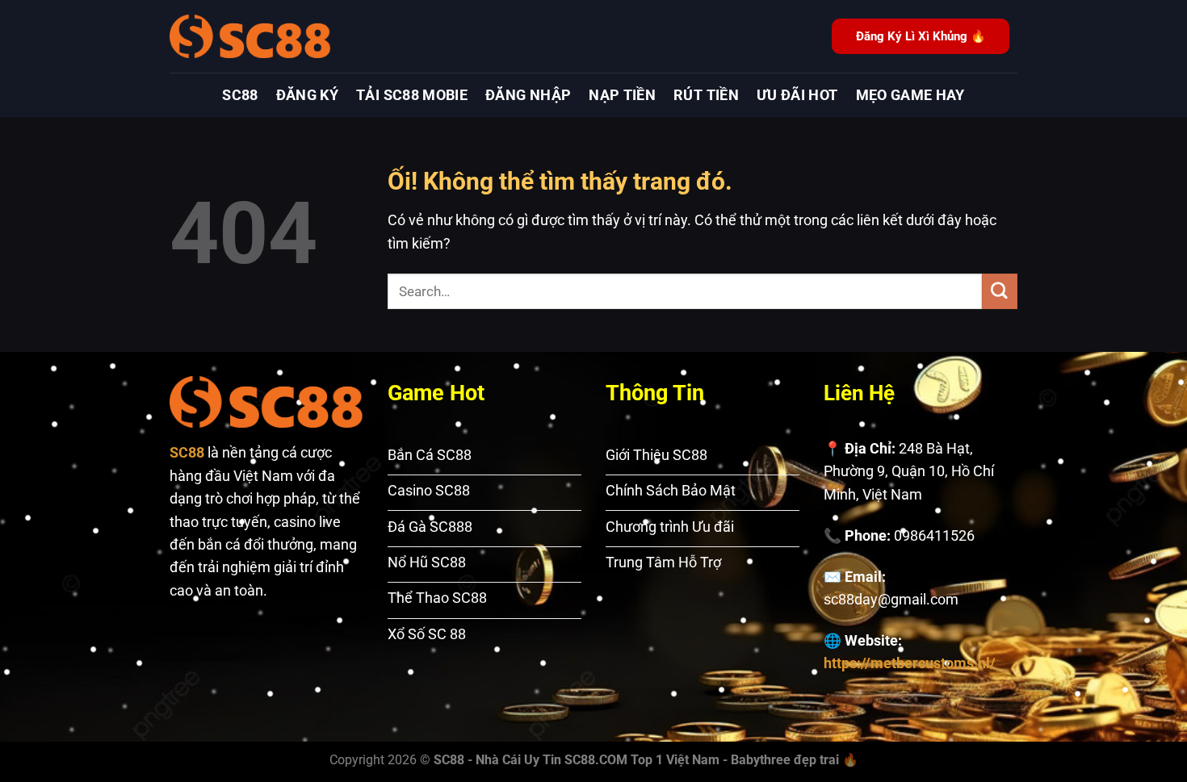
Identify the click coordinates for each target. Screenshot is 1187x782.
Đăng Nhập (528, 95)
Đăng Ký (307, 95)
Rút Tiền (706, 95)
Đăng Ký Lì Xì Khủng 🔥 (921, 36)
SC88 (240, 95)
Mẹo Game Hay (910, 95)
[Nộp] (999, 291)
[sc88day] (250, 36)
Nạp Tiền (622, 95)
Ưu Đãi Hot (797, 95)
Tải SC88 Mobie (412, 95)
